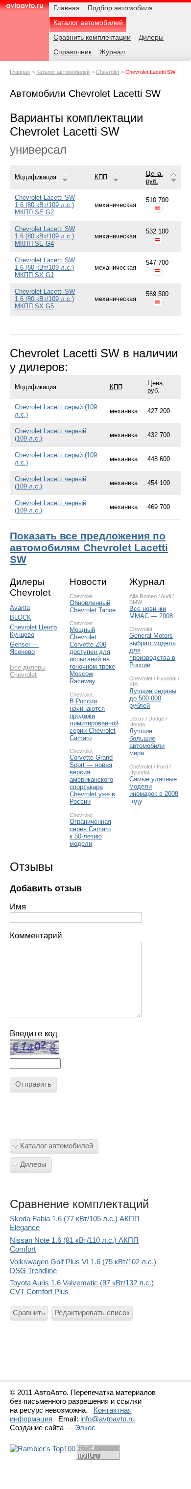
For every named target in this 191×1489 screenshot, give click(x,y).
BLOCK (20, 617)
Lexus (136, 718)
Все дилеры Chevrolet (28, 671)
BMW (135, 602)
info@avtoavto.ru (107, 1419)
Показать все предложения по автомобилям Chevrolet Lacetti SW (89, 547)
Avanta (20, 607)
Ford (162, 766)
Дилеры (33, 1164)
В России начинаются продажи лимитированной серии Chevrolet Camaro (94, 720)
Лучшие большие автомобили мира (147, 742)
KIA (133, 684)
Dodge (156, 718)
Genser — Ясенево (24, 648)
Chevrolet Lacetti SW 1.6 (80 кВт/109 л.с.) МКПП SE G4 (45, 236)
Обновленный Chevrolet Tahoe (93, 606)
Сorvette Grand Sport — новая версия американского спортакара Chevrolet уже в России (92, 779)
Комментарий (36, 935)
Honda (137, 724)
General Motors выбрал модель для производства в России (152, 650)
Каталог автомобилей (63, 72)
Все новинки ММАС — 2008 (151, 612)
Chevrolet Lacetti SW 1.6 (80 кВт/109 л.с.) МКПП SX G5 (45, 299)
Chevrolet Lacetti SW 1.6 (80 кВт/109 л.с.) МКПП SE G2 (45, 205)
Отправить (33, 1084)
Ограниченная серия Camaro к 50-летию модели (90, 832)
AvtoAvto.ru (24, 8)
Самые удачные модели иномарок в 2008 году (153, 790)
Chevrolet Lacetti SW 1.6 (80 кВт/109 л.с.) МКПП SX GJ (45, 267)
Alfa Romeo (143, 596)
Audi (166, 596)
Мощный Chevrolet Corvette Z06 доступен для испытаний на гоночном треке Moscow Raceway (92, 655)
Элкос (85, 1427)
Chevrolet (107, 72)
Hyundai (166, 678)
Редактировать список (92, 1312)
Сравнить (29, 1312)
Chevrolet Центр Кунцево (33, 631)
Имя (18, 906)
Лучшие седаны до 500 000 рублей (152, 698)
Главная (20, 72)
